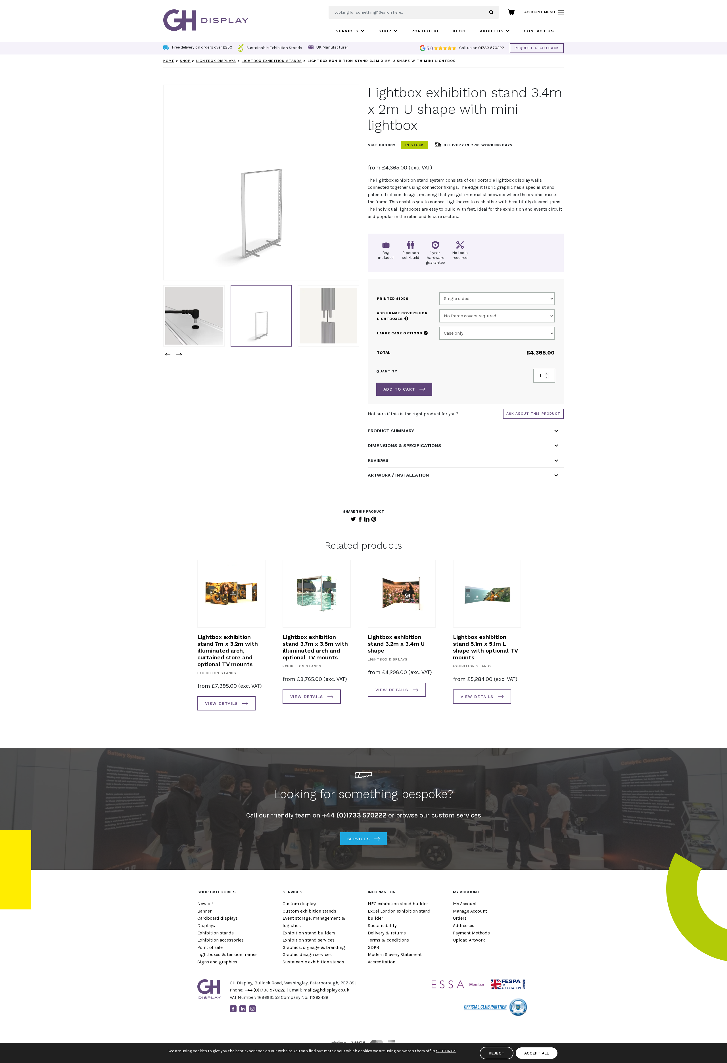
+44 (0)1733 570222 (265, 990)
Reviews (378, 460)
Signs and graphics (217, 962)
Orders (460, 918)
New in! (205, 903)
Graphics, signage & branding (314, 947)
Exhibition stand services (309, 940)
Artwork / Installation (398, 475)
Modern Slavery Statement (395, 954)
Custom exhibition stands (309, 911)
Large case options (402, 333)
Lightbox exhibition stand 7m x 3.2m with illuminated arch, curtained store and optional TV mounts (227, 651)
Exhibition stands (215, 933)
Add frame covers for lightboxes (402, 316)
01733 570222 (491, 47)
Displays (206, 925)
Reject (496, 1053)
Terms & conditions (388, 940)
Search (494, 12)
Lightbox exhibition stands (272, 61)
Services (347, 31)
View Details (221, 703)
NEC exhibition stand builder (398, 903)
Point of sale (210, 947)
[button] (167, 354)
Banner (204, 911)
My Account (465, 903)
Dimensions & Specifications (404, 445)
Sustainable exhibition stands (313, 962)
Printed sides (393, 299)
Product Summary (391, 430)
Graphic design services (307, 954)
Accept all (536, 1053)
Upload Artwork (469, 940)
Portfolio (425, 31)
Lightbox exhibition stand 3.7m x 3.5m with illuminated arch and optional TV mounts (315, 647)
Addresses (463, 925)
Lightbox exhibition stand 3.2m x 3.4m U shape (396, 644)
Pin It (373, 519)
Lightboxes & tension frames (227, 954)
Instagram (252, 1008)
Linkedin (242, 1008)
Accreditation (381, 962)
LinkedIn (366, 519)
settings (446, 1051)
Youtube (262, 1008)
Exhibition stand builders (309, 933)
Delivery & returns (387, 933)
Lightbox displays (216, 61)
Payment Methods (471, 933)
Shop (385, 31)
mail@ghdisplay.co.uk (326, 990)
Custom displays (300, 903)
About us (492, 31)
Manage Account (470, 911)
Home (168, 61)
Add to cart (399, 389)
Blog (459, 31)
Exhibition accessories (220, 940)
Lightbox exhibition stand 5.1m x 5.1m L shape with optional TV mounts (485, 647)
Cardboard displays (217, 918)
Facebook (360, 519)
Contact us (539, 31)
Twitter (353, 519)
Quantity (386, 371)
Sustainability (382, 925)
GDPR (373, 947)
